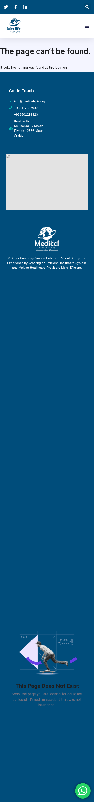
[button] (87, 6)
